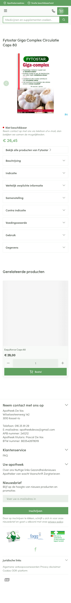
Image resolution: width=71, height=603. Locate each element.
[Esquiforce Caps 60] (35, 313)
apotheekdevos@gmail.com (37, 429)
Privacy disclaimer (50, 566)
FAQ (5, 455)
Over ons (8, 470)
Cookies (7, 570)
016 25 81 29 (22, 425)
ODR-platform (20, 570)
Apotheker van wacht (16, 473)
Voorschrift (36, 473)
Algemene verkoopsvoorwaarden (21, 566)
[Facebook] (35, 549)
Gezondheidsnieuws (43, 470)
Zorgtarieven (52, 473)
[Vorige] (6, 83)
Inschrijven (35, 511)
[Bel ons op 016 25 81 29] (53, 11)
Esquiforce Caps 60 (15, 349)
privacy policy (55, 521)
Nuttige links (22, 470)
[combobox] (31, 19)
